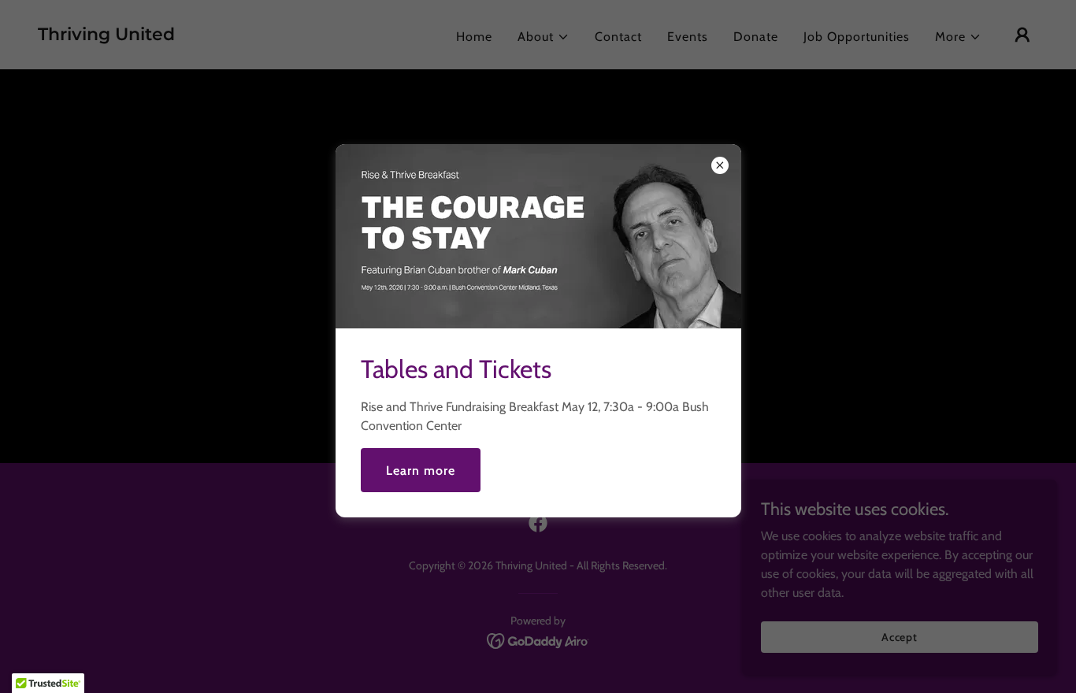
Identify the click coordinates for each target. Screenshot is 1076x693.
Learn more (420, 470)
